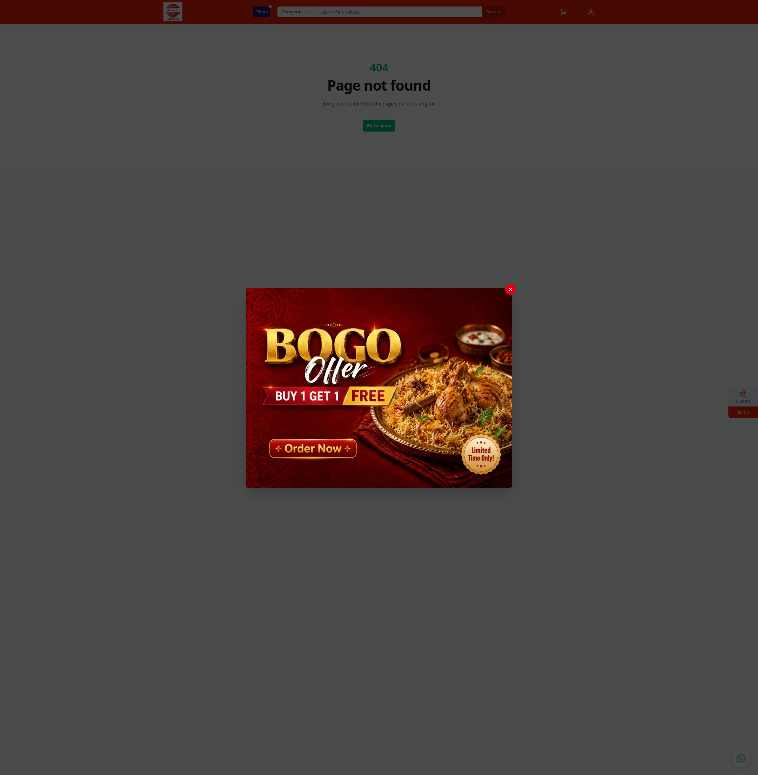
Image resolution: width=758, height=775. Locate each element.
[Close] (510, 289)
